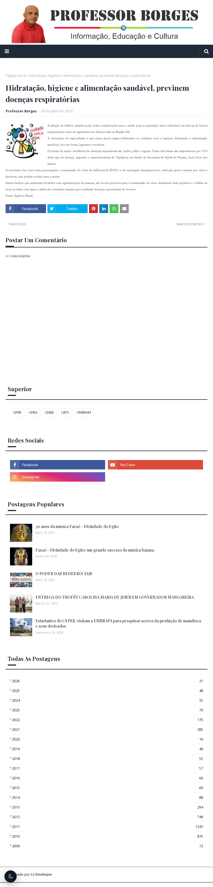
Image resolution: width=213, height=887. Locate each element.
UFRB (17, 412)
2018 (107, 758)
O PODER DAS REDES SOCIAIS (64, 573)
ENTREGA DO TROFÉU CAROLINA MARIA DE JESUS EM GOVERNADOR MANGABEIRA (115, 597)
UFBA (33, 412)
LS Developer (41, 874)
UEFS (65, 412)
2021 (107, 729)
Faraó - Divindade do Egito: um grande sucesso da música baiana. (95, 550)
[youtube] (155, 464)
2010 (107, 836)
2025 (107, 690)
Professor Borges (21, 111)
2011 (107, 826)
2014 (107, 797)
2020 (107, 739)
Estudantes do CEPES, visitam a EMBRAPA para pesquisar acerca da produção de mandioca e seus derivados (118, 623)
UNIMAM (84, 412)
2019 (107, 748)
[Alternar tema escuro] (10, 876)
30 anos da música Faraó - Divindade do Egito (77, 526)
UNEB (49, 412)
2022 (107, 719)
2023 (107, 709)
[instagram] (57, 477)
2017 (107, 768)
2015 (107, 787)
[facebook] (57, 464)
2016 (107, 777)
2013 (107, 807)
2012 (107, 816)
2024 (107, 700)
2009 (107, 845)
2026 (107, 680)
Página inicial (16, 75)
